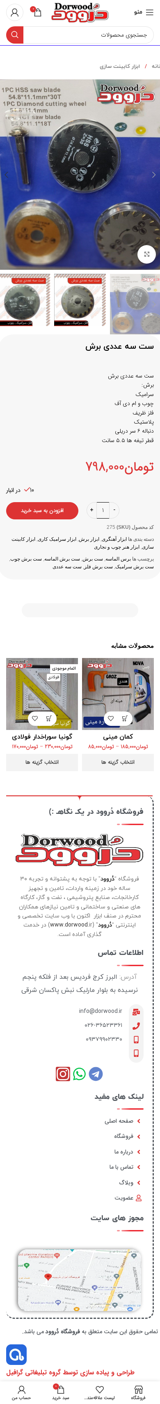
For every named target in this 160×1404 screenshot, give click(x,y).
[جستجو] (14, 35)
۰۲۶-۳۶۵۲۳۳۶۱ (103, 1025)
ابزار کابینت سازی (120, 66)
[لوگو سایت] (80, 11)
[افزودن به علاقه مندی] (111, 718)
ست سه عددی (67, 567)
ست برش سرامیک (134, 567)
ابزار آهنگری (114, 539)
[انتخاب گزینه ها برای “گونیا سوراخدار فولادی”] (49, 718)
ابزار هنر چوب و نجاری (116, 547)
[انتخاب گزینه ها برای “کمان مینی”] (125, 718)
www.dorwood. (69, 925)
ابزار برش (89, 539)
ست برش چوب (26, 559)
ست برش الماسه (62, 559)
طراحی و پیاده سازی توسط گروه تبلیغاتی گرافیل (70, 1372)
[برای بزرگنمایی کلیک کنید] (146, 254)
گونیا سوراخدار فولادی (42, 736)
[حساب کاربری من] (14, 12)
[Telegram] (96, 1074)
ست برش (92, 559)
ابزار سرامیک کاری (57, 539)
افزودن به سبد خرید (42, 510)
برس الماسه (118, 559)
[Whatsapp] (79, 1074)
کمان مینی (118, 736)
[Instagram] (63, 1074)
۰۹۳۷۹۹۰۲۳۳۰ (104, 1039)
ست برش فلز (98, 567)
